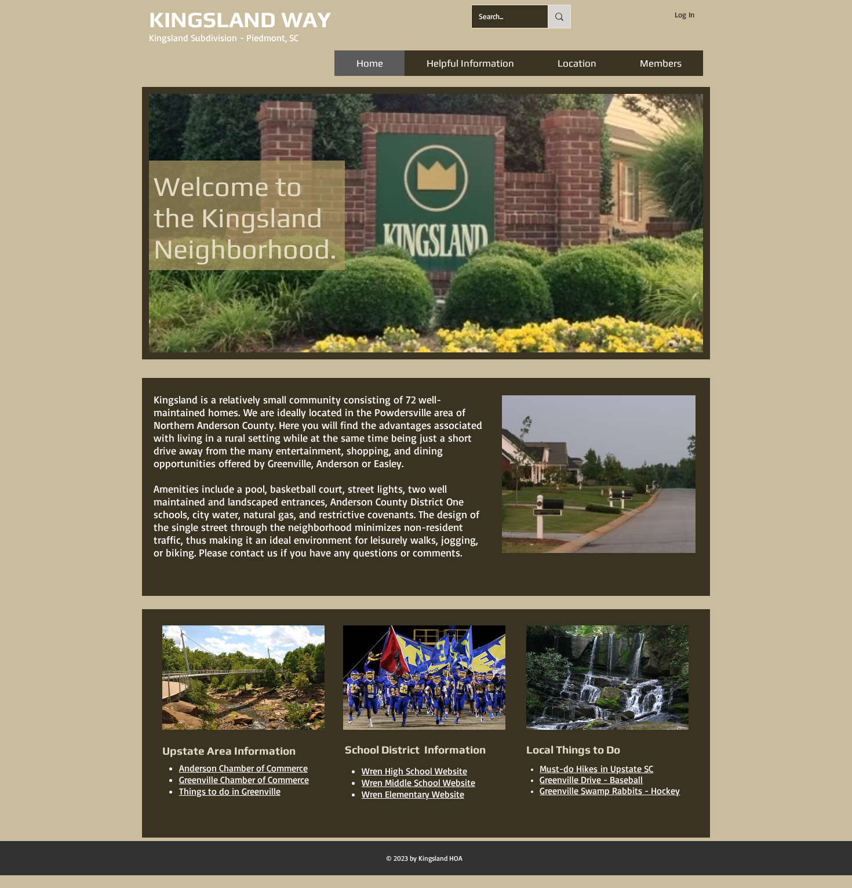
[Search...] (559, 16)
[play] (678, 342)
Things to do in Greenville (230, 791)
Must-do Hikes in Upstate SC (596, 768)
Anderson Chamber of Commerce (243, 768)
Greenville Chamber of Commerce (244, 779)
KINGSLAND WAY (240, 19)
